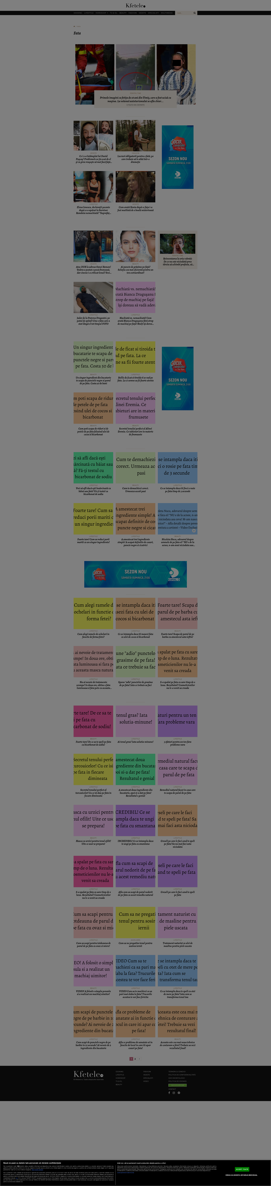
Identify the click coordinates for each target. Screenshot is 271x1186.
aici (17, 1178)
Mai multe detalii (37, 1169)
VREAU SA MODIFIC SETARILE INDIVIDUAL (241, 1175)
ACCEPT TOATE (242, 1169)
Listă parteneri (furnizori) (125, 1172)
